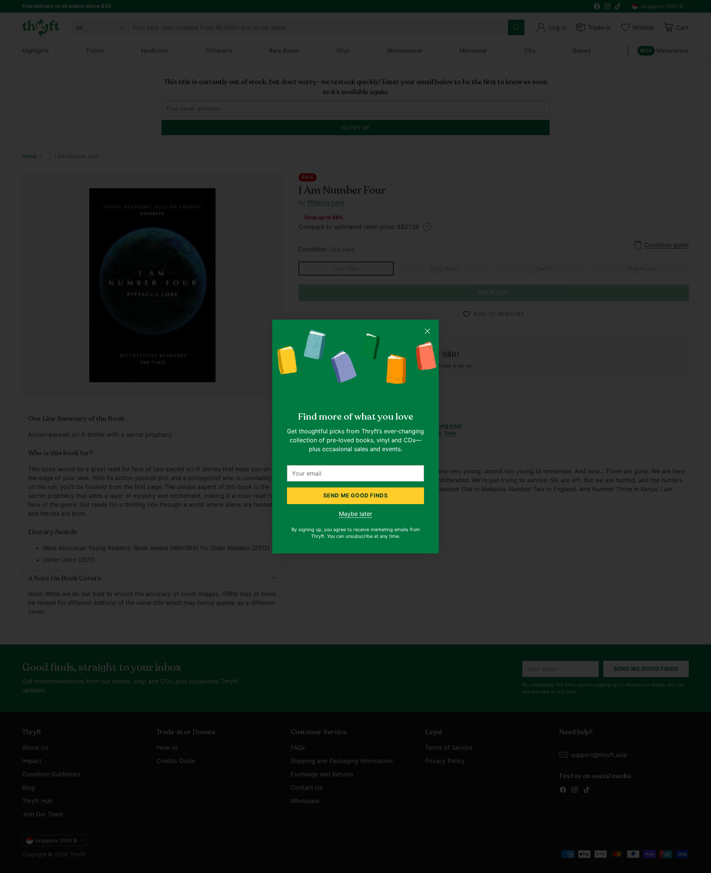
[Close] (427, 331)
